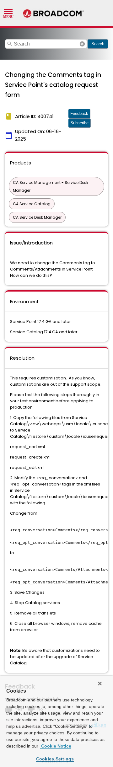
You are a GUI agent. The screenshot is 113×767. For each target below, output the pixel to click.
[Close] (100, 683)
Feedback (79, 113)
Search (97, 43)
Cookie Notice (55, 745)
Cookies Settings (55, 758)
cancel (82, 44)
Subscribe (79, 123)
